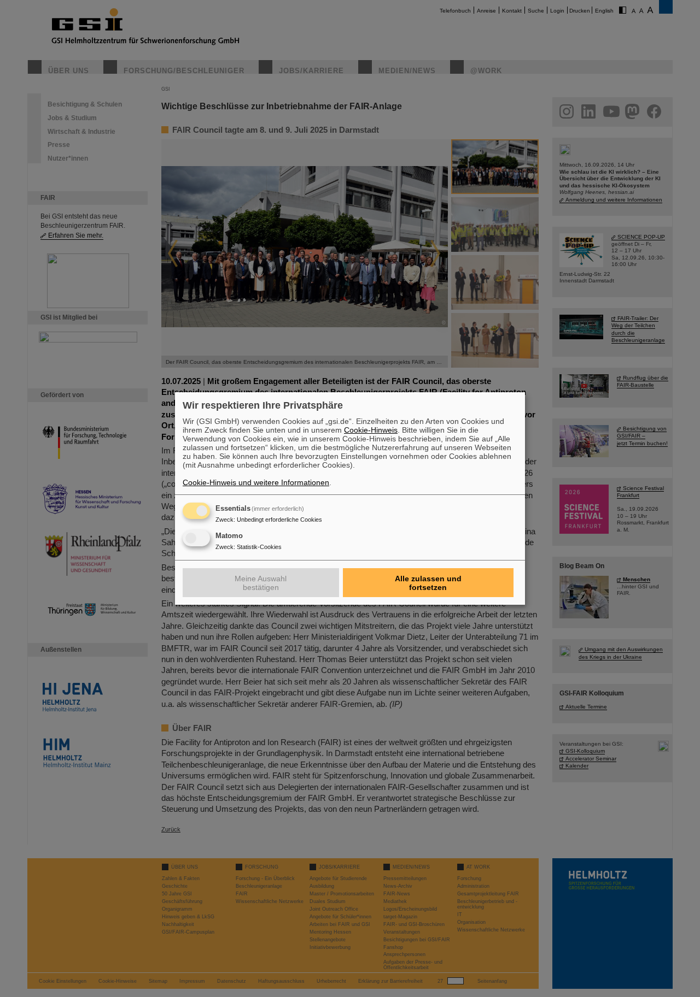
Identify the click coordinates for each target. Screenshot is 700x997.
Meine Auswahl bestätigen (261, 583)
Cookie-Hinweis (371, 430)
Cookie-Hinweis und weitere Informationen (256, 482)
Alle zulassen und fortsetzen (428, 583)
